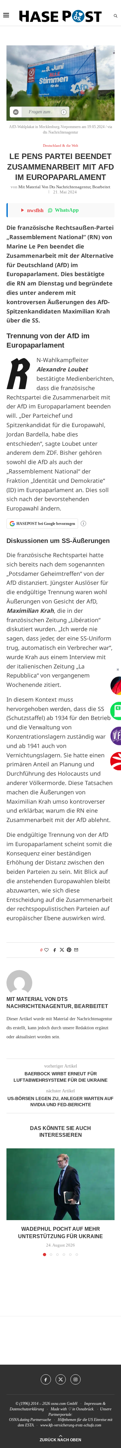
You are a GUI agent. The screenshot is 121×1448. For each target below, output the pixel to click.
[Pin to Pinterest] (69, 950)
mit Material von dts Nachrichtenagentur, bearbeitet (64, 186)
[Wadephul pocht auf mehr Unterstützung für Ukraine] (60, 1184)
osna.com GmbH (64, 1403)
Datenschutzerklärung (27, 1409)
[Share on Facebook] (55, 950)
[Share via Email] (76, 950)
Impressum (93, 1403)
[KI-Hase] (16, 112)
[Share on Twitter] (62, 950)
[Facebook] (46, 1379)
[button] (11, 1202)
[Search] (115, 16)
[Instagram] (75, 1379)
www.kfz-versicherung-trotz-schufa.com (70, 1425)
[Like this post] (46, 950)
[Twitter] (60, 1379)
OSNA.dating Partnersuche (30, 1419)
